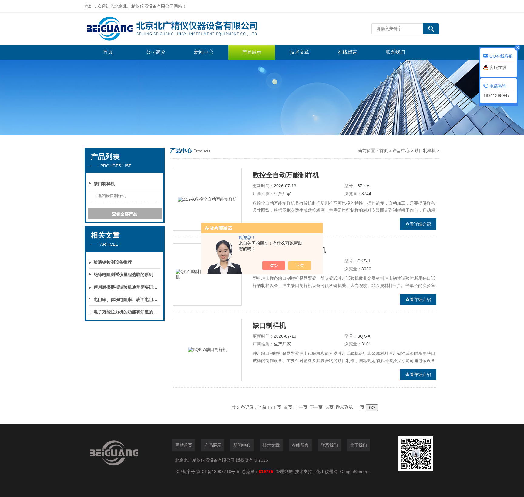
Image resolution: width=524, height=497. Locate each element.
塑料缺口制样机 (112, 195)
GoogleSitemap (355, 471)
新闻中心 (203, 52)
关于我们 (358, 445)
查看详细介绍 (418, 224)
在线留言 (347, 52)
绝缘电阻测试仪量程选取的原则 (123, 274)
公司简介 (156, 52)
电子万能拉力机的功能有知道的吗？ (127, 311)
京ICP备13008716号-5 (219, 471)
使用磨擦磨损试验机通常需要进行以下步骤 (127, 287)
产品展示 (251, 52)
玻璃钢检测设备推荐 (113, 262)
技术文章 (299, 52)
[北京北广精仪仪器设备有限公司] (176, 29)
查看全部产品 (124, 214)
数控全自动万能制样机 (286, 175)
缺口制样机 (104, 183)
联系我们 (395, 52)
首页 (108, 52)
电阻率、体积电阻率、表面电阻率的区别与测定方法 (127, 299)
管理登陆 (284, 471)
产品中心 (401, 150)
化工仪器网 (327, 471)
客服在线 (497, 67)
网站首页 (183, 445)
